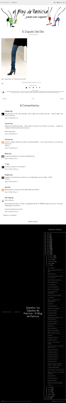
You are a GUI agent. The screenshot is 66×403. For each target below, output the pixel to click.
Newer (4, 98)
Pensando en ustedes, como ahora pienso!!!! (55, 318)
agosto (50, 263)
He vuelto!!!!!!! (51, 376)
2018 (48, 237)
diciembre (51, 256)
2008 (48, 251)
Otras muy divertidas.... (54, 289)
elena (6, 187)
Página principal (5, 2)
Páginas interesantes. (53, 330)
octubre (50, 259)
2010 (48, 248)
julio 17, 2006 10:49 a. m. (12, 169)
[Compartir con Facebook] (36, 87)
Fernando (7, 139)
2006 (48, 254)
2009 (48, 250)
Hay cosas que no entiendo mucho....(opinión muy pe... (55, 364)
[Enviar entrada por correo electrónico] (33, 83)
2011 (48, 247)
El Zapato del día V (53, 352)
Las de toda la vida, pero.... (55, 280)
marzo (50, 393)
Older (61, 98)
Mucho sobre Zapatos (53, 308)
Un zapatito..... (52, 297)
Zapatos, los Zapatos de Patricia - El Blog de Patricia (33, 312)
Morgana (7, 175)
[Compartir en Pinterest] (39, 87)
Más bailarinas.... (52, 274)
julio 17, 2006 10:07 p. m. (12, 211)
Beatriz (7, 153)
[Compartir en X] (33, 87)
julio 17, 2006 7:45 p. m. (11, 192)
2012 (48, 245)
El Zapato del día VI (53, 349)
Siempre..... (51, 335)
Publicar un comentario (9, 215)
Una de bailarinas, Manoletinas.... (53, 292)
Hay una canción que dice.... (55, 295)
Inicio (33, 98)
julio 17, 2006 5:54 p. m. (11, 181)
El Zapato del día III (53, 356)
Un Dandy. (50, 303)
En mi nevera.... (52, 268)
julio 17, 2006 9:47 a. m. (11, 158)
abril (49, 391)
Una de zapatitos (52, 328)
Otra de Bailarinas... (53, 282)
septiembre (51, 261)
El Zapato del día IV (53, 354)
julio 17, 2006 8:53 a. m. (11, 148)
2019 (48, 235)
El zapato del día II (53, 321)
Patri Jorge (8, 197)
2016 (48, 239)
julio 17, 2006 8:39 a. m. (11, 134)
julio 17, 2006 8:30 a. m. (11, 118)
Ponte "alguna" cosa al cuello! (56, 369)
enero (49, 396)
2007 (48, 252)
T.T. (6, 164)
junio (49, 387)
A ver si (50, 385)
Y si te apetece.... (52, 284)
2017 (48, 238)
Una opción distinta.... (53, 287)
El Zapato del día (52, 323)
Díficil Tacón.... (51, 326)
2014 (48, 242)
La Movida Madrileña (53, 367)
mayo (49, 389)
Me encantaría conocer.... (54, 333)
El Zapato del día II (53, 337)
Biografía (14, 2)
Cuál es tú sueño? (52, 310)
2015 (48, 241)
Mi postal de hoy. (52, 315)
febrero (50, 394)
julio (49, 265)
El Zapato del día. (52, 306)
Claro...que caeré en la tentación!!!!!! (54, 300)
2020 (48, 234)
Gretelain (7, 111)
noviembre (51, 258)
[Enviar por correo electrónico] (26, 87)
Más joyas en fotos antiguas (55, 382)
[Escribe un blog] (29, 87)
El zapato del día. (52, 313)
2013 (48, 244)
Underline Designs (60, 401)
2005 (48, 398)
